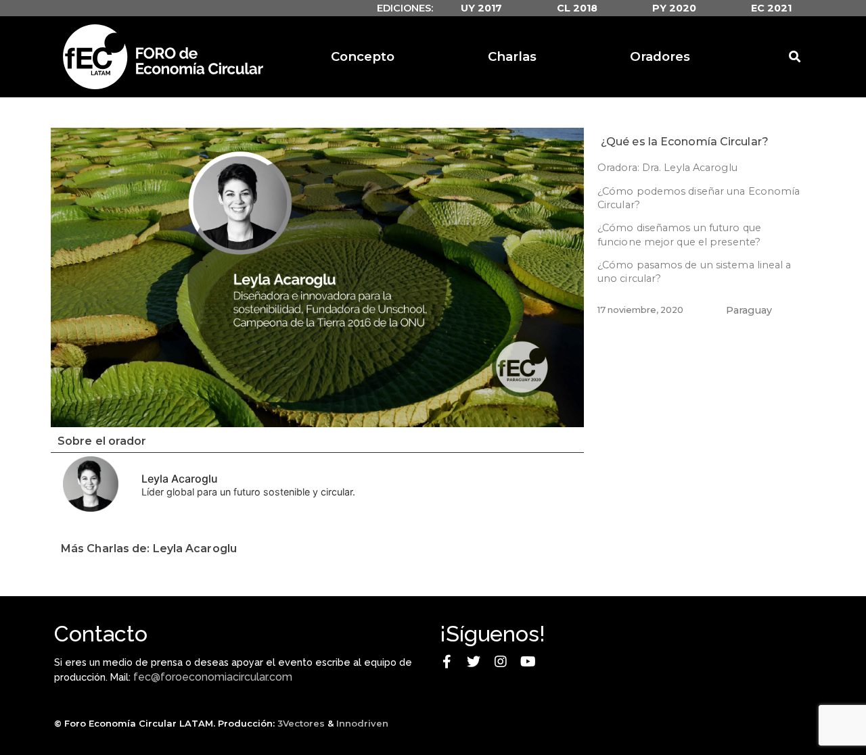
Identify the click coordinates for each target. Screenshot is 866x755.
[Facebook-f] (446, 661)
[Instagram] (500, 661)
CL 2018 (577, 8)
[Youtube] (527, 661)
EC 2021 (771, 8)
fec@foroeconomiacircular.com (212, 677)
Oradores (660, 56)
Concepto (362, 56)
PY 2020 (674, 8)
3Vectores (301, 723)
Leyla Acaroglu (179, 478)
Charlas (512, 56)
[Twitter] (473, 661)
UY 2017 (481, 8)
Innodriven (362, 723)
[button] (317, 277)
